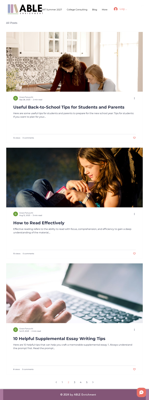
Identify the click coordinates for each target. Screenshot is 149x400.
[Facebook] (134, 6)
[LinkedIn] (142, 6)
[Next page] (92, 382)
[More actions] (135, 98)
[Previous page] (56, 382)
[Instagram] (138, 6)
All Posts (11, 23)
